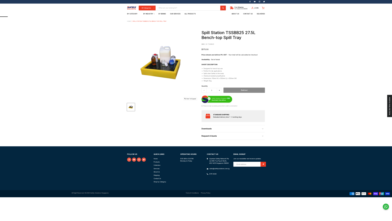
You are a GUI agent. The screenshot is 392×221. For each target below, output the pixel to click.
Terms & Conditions (192, 193)
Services (157, 168)
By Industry (148, 14)
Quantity (205, 86)
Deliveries (261, 14)
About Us (235, 14)
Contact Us (248, 14)
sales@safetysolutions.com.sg (219, 168)
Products (157, 162)
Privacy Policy (205, 193)
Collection (157, 165)
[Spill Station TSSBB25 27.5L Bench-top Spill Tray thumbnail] (131, 107)
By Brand (162, 14)
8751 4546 (213, 174)
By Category (132, 14)
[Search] (223, 8)
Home (129, 21)
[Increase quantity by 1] (219, 90)
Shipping (157, 175)
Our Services (175, 14)
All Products (190, 14)
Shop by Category (160, 182)
